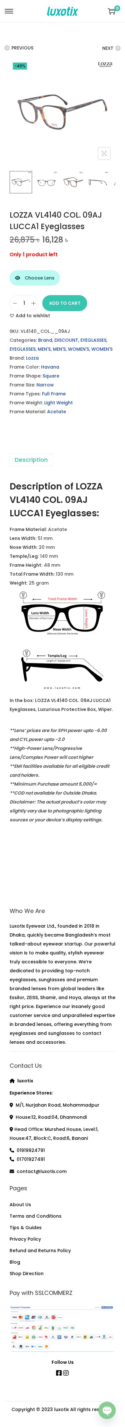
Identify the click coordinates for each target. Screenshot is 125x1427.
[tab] (62, 459)
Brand (45, 340)
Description (31, 460)
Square (51, 376)
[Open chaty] (107, 1409)
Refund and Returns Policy (40, 1250)
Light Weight (58, 403)
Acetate (56, 411)
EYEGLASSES (93, 340)
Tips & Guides (26, 1227)
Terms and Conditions (36, 1216)
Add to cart (64, 303)
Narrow (45, 385)
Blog (15, 1262)
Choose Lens (38, 278)
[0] (111, 11)
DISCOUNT (66, 340)
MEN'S (44, 349)
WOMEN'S (78, 349)
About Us (20, 1204)
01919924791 (31, 1150)
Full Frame (54, 394)
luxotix (61, 1409)
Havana (50, 367)
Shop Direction (27, 1273)
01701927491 (31, 1159)
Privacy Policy (25, 1239)
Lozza (32, 358)
